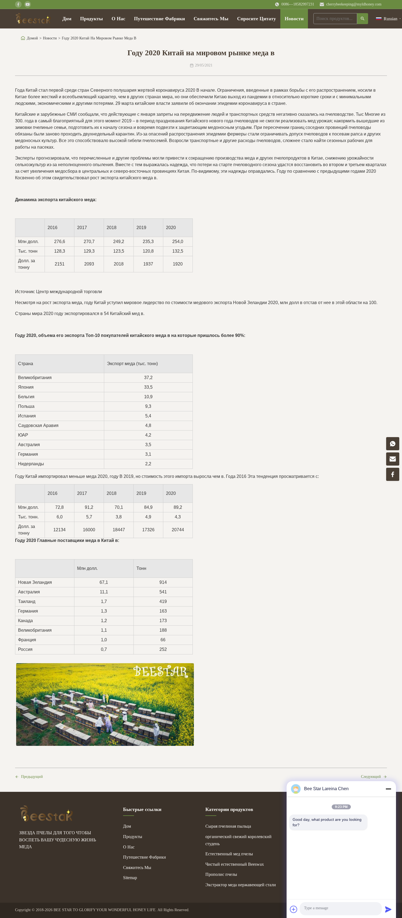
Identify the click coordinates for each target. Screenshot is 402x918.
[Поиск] (362, 18)
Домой (32, 38)
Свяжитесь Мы (211, 18)
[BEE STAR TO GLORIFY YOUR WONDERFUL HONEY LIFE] (46, 820)
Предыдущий (32, 777)
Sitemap (130, 877)
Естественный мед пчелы (229, 853)
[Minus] (388, 789)
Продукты (91, 18)
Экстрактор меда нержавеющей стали (240, 884)
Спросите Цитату (256, 18)
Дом (66, 18)
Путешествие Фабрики (159, 18)
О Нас (118, 18)
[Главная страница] (33, 18)
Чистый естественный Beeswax (234, 864)
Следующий (371, 777)
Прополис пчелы (221, 874)
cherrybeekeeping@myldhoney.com (353, 4)
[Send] (388, 909)
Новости (294, 18)
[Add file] (294, 909)
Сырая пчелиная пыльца (228, 826)
